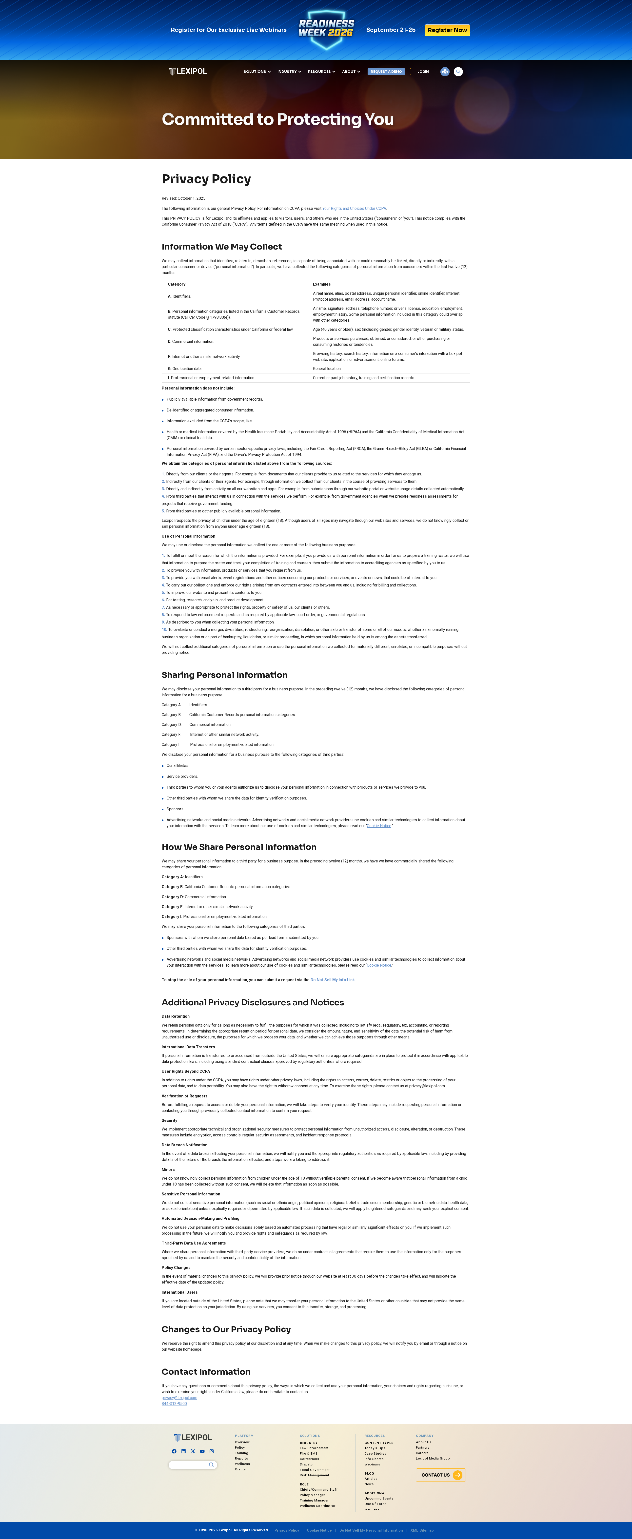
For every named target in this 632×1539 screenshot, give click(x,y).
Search (211, 1464)
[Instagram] (212, 1451)
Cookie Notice (379, 825)
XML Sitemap (422, 1530)
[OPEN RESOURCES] (334, 71)
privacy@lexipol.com (179, 1397)
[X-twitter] (193, 1451)
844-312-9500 (174, 1403)
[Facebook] (174, 1451)
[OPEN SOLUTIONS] (269, 71)
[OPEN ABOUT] (359, 71)
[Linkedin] (183, 1451)
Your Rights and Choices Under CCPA (354, 208)
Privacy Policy (287, 1530)
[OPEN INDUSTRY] (300, 71)
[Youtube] (202, 1451)
